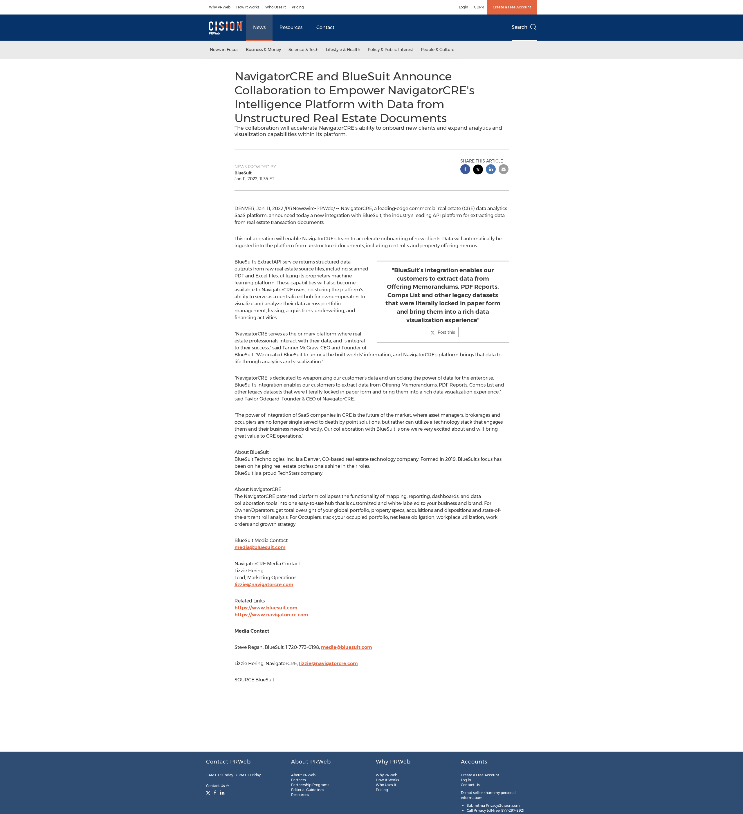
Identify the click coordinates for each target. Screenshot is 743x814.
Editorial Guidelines (307, 790)
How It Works (247, 7)
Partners (298, 780)
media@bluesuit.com (260, 547)
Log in (466, 780)
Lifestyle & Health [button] (343, 49)
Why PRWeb (219, 7)
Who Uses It (275, 7)
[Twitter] (209, 792)
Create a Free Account (512, 7)
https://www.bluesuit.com (266, 608)
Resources (290, 27)
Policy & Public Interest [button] (390, 49)
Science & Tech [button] (303, 49)
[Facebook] (215, 792)
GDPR (479, 7)
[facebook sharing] (465, 170)
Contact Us (216, 786)
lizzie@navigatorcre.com (264, 584)
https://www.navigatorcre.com (271, 615)
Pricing (298, 7)
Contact (325, 27)
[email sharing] (503, 170)
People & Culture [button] (437, 49)
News (259, 27)
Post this (446, 332)
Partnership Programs (310, 785)
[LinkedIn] (222, 792)
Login (463, 7)
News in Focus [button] (224, 49)
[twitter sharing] (478, 170)
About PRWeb (303, 775)
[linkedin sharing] (491, 170)
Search (519, 27)
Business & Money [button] (263, 49)
